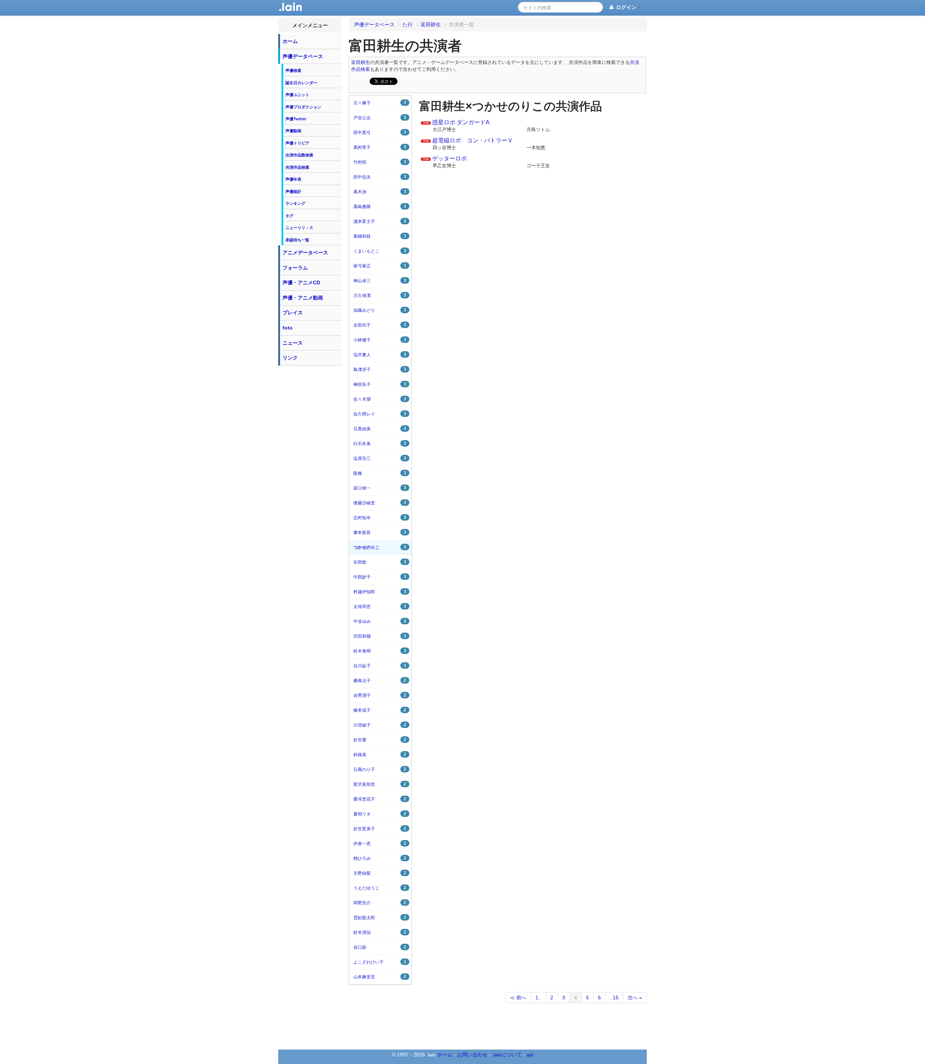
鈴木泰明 (379, 651)
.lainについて (507, 1054)
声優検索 (293, 70)
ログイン (626, 7)
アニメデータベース (305, 252)
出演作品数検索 (299, 155)
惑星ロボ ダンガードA (461, 122)
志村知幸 (379, 517)
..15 (614, 997)
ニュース (293, 343)
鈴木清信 (379, 932)
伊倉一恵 (379, 843)
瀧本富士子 (379, 221)
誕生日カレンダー (301, 83)
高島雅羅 (379, 206)
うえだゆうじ (379, 888)
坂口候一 (379, 488)
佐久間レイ (379, 414)
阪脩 (379, 473)
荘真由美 (379, 428)
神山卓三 (379, 280)
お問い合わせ (472, 1054)
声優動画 (293, 131)
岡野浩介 (379, 902)
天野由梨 (379, 873)
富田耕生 (360, 62)
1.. (538, 997)
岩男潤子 (379, 695)
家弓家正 (379, 265)
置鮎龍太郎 (379, 917)
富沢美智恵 (379, 784)
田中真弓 (379, 132)
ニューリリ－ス (299, 227)
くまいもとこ (379, 251)
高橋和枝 (379, 236)
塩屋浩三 (379, 458)
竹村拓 (379, 162)
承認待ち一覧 (297, 240)
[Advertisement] (310, 477)
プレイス (293, 312)
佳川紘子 (379, 665)
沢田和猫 (379, 636)
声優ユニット (297, 94)
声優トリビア (297, 143)
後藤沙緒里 (379, 502)
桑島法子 (379, 680)
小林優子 (379, 340)
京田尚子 (379, 325)
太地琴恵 (379, 606)
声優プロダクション (303, 107)
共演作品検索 (297, 167)
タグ (289, 216)
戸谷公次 (379, 117)
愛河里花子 (379, 799)
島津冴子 (379, 369)
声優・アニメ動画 (303, 298)
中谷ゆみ (379, 621)
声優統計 (293, 191)
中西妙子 (379, 577)
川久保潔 (379, 295)
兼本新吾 (379, 532)
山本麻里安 (379, 976)
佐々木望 (379, 399)
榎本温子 (379, 710)
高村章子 (379, 147)
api (529, 1054)
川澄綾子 (379, 725)
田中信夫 (379, 177)
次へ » (635, 997)
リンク (290, 358)
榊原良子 (379, 384)
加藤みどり (379, 310)
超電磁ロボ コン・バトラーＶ (472, 140)
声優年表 (293, 179)
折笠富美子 (379, 828)
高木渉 (379, 191)
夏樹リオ (379, 814)
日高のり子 (379, 769)
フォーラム (295, 268)
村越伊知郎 (379, 591)
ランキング (295, 203)
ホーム (290, 41)
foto (288, 328)
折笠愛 (379, 739)
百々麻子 (379, 102)
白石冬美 (379, 443)
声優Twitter (295, 119)
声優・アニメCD (301, 282)
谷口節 (379, 947)
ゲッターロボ (449, 158)
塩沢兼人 (379, 354)
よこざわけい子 (379, 962)
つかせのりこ (379, 547)
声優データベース (303, 56)
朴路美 (379, 754)
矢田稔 (379, 562)
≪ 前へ (518, 997)
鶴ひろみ (379, 858)
